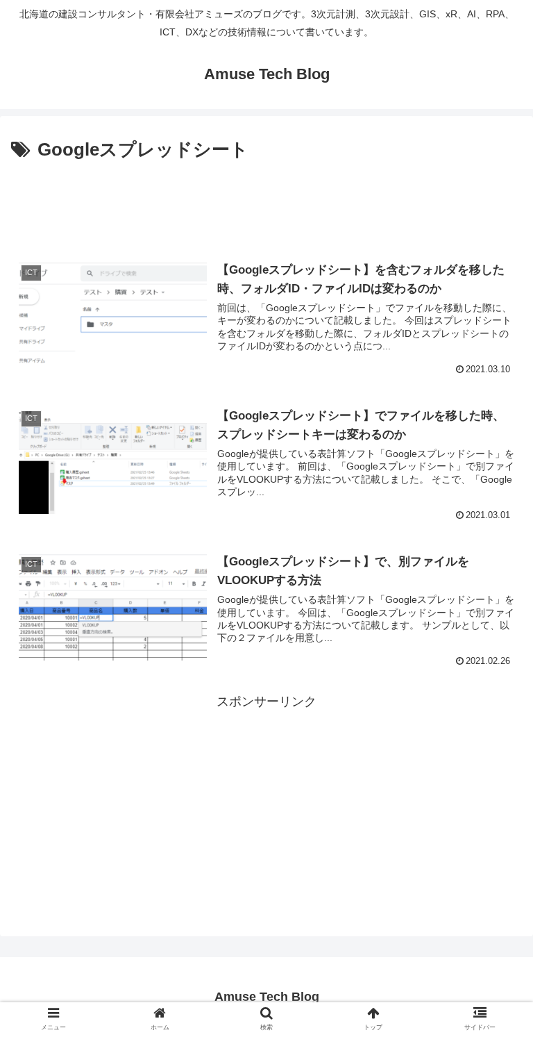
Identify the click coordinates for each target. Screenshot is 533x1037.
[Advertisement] (266, 204)
